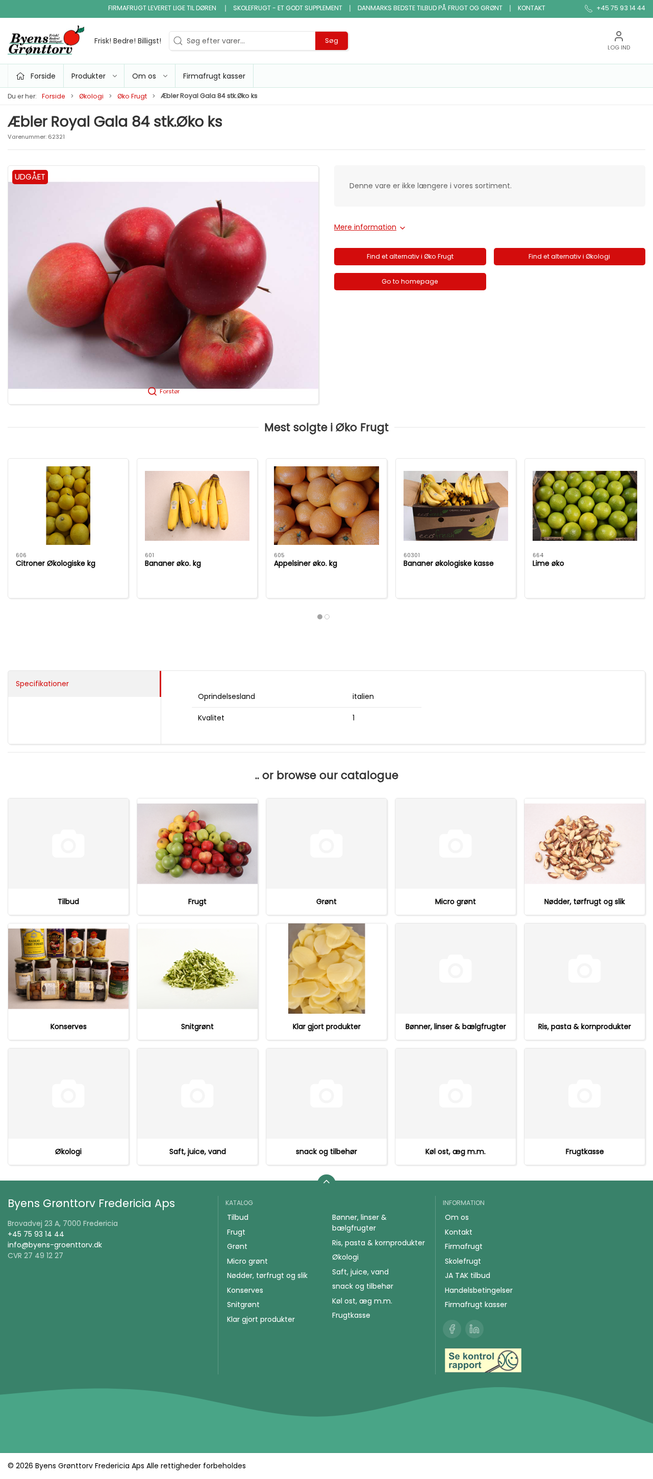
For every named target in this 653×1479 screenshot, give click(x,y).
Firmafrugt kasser (214, 76)
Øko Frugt (132, 96)
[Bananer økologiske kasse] (456, 505)
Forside (53, 96)
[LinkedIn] (474, 1329)
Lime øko (548, 563)
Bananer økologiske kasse (449, 563)
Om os (457, 1217)
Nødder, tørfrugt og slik (584, 901)
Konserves (69, 1026)
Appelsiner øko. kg (305, 563)
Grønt (326, 901)
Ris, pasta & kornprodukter (584, 1026)
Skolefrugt (463, 1261)
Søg (331, 40)
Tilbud (68, 901)
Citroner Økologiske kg (55, 563)
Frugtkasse (585, 1151)
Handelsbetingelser (479, 1290)
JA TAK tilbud (467, 1275)
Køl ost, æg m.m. (455, 1151)
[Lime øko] (585, 505)
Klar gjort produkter (327, 1026)
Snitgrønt (197, 1026)
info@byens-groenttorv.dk (55, 1245)
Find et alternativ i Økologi (569, 256)
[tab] (319, 616)
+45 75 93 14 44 (36, 1234)
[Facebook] (452, 1329)
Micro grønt (455, 901)
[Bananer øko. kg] (197, 505)
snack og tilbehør (326, 1151)
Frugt (197, 901)
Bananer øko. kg (173, 563)
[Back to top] (326, 1183)
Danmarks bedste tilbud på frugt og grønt (430, 8)
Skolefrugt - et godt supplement (287, 8)
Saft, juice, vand (197, 1151)
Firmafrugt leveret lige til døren (163, 8)
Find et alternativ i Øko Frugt (410, 256)
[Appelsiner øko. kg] (326, 505)
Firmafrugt (464, 1246)
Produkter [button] (88, 76)
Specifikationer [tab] (42, 684)
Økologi (91, 96)
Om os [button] (144, 76)
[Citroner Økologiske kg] (68, 505)
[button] (163, 285)
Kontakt (531, 8)
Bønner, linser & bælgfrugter (456, 1026)
